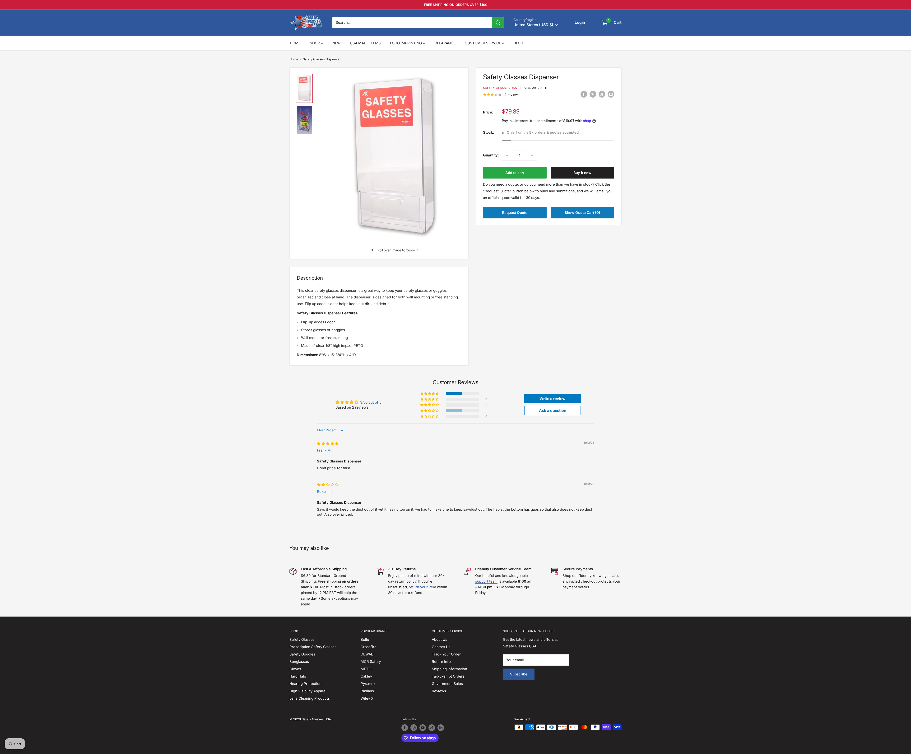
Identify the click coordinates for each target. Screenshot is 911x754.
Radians (367, 691)
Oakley (366, 676)
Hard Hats (297, 676)
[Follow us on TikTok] (431, 727)
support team (486, 581)
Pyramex (368, 683)
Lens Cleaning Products (309, 698)
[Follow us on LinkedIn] (440, 727)
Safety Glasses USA (500, 88)
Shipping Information (449, 669)
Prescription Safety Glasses (312, 647)
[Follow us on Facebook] (404, 727)
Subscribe (518, 674)
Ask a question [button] (552, 410)
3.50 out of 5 (370, 402)
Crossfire (368, 647)
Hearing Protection (305, 683)
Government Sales (447, 683)
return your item (422, 587)
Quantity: (491, 155)
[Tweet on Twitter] (602, 94)
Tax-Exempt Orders (448, 676)
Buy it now (582, 172)
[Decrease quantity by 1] (507, 155)
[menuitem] (295, 43)
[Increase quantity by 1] (532, 155)
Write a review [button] (552, 398)
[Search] (498, 22)
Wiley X (367, 698)
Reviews (439, 691)
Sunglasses (299, 661)
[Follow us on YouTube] (422, 727)
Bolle (365, 639)
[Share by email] (611, 94)
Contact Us (441, 647)
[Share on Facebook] (584, 94)
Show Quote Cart (582, 212)
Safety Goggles (302, 654)
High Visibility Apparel (307, 691)
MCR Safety (371, 661)
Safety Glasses (302, 639)
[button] (429, 393)
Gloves (295, 669)
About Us (439, 639)
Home (293, 59)
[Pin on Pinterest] (593, 94)
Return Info (441, 661)
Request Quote (514, 212)
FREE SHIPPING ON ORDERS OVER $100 (455, 5)
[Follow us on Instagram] (413, 727)
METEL (366, 669)
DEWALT (368, 654)
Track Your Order (446, 654)
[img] (328, 443)
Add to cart (514, 172)
